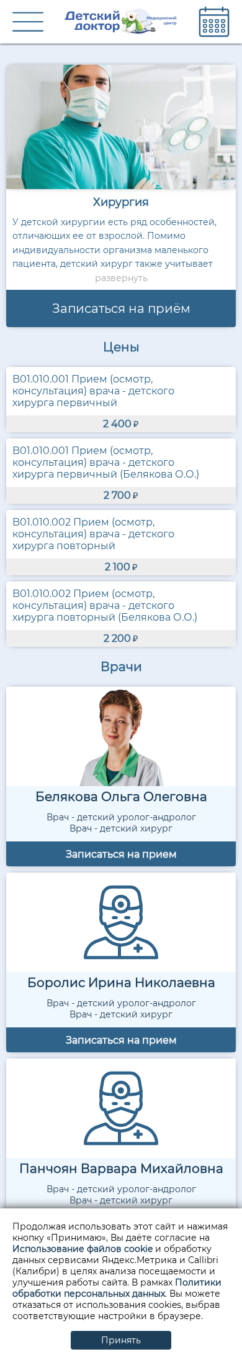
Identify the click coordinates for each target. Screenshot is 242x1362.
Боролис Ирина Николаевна (121, 982)
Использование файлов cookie (82, 1248)
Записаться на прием (121, 854)
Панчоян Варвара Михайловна (121, 1168)
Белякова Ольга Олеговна (121, 796)
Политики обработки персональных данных (117, 1288)
